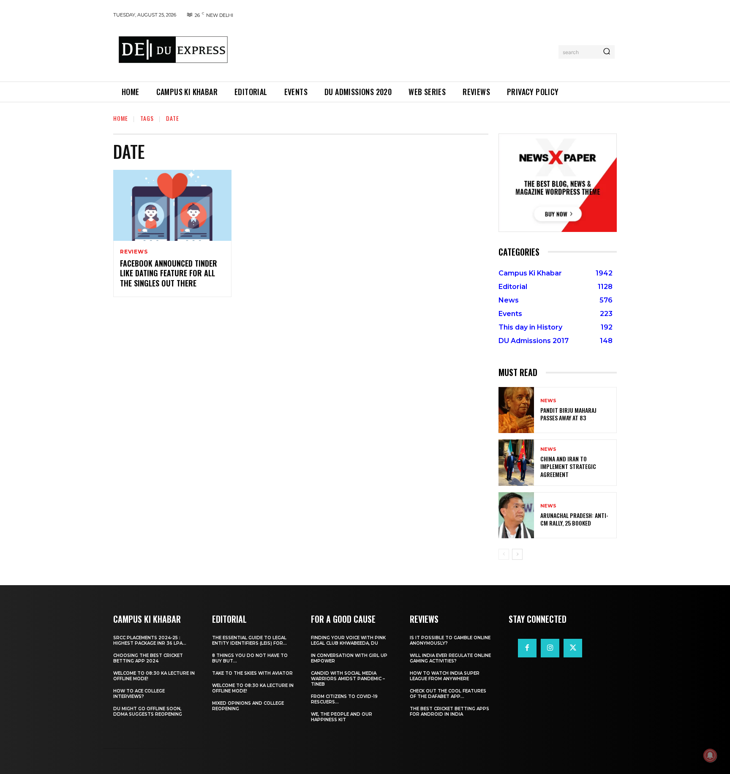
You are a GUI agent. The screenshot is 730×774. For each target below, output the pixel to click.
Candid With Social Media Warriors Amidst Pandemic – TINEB (348, 678)
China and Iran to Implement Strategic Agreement (568, 466)
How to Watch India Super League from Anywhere (444, 675)
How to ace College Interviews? (139, 693)
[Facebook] (527, 648)
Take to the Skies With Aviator (252, 673)
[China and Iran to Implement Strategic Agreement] (516, 462)
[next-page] (517, 554)
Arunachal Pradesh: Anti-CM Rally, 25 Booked (574, 519)
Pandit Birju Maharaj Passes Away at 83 (568, 414)
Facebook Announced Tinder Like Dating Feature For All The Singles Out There (168, 273)
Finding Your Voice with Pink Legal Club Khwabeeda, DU (348, 640)
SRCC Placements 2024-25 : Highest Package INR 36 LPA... (149, 640)
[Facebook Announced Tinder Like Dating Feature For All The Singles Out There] (172, 205)
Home (120, 118)
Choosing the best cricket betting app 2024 (148, 658)
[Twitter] (573, 648)
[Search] (607, 52)
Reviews (134, 251)
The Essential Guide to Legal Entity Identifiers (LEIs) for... (249, 640)
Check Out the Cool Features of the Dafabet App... (448, 693)
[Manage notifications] (710, 755)
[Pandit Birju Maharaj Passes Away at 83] (516, 410)
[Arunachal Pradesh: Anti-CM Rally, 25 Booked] (516, 515)
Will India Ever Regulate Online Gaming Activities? (450, 658)
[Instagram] (550, 648)
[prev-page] (503, 554)
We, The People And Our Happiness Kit (341, 716)
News (548, 400)
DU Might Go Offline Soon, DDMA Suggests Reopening (147, 711)
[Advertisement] (396, 50)
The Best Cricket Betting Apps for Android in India (449, 711)
